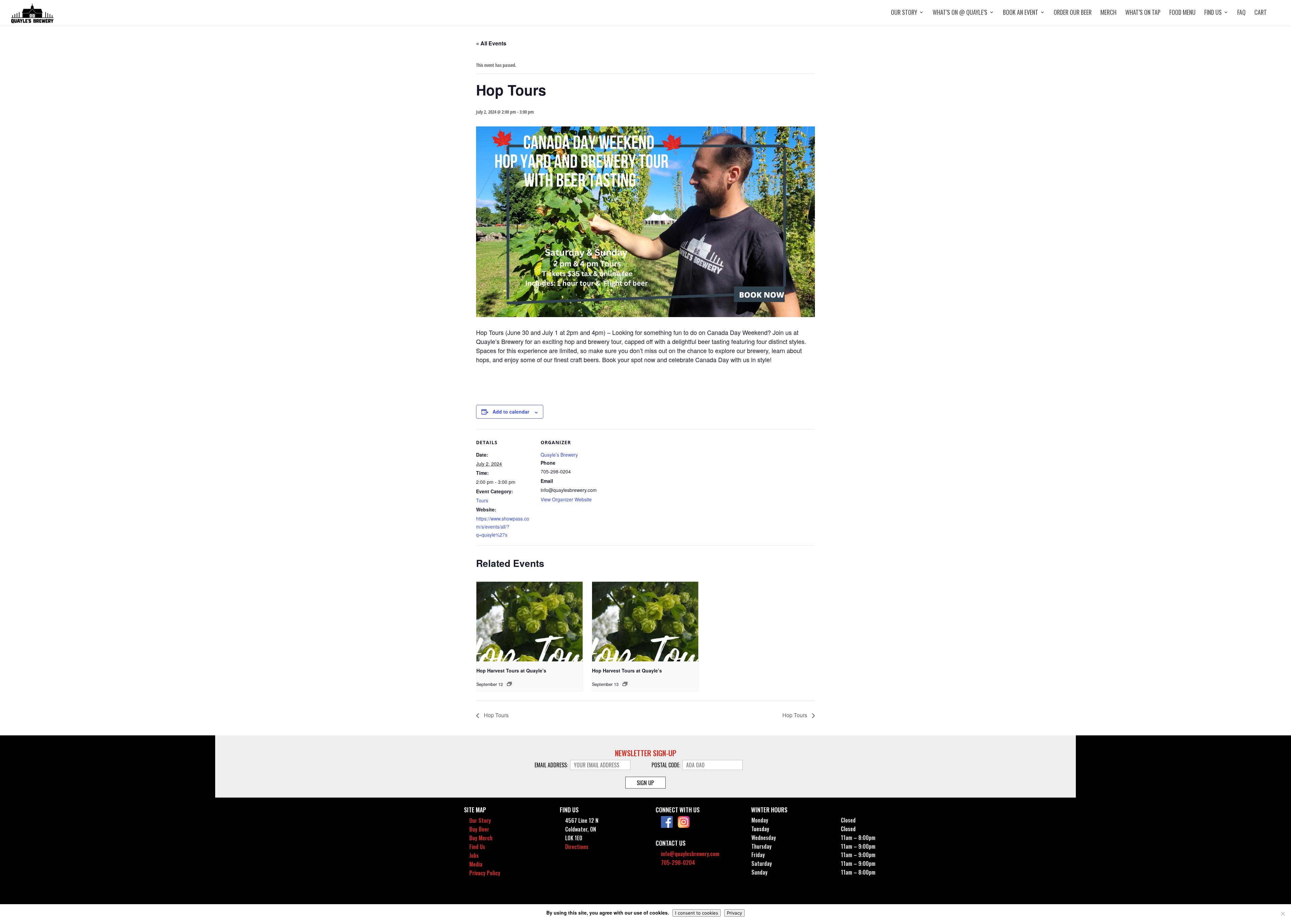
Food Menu (1182, 13)
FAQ (1241, 13)
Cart (1260, 13)
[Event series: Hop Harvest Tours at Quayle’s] (509, 684)
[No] (1282, 913)
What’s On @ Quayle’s (960, 13)
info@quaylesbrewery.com (690, 854)
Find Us (1213, 13)
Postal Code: (666, 765)
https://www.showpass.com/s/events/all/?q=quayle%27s (502, 526)
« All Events (491, 43)
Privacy (734, 913)
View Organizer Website (566, 499)
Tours (482, 500)
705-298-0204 (678, 862)
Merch (1108, 13)
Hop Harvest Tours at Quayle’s (511, 670)
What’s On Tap (1143, 13)
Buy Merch (481, 838)
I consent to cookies (696, 913)
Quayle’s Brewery (559, 454)
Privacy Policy (484, 873)
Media (475, 864)
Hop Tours (495, 715)
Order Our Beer (1073, 13)
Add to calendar (511, 411)
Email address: (552, 765)
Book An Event (1020, 13)
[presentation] (529, 621)
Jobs (474, 855)
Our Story (904, 13)
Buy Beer (479, 829)
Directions (576, 847)
